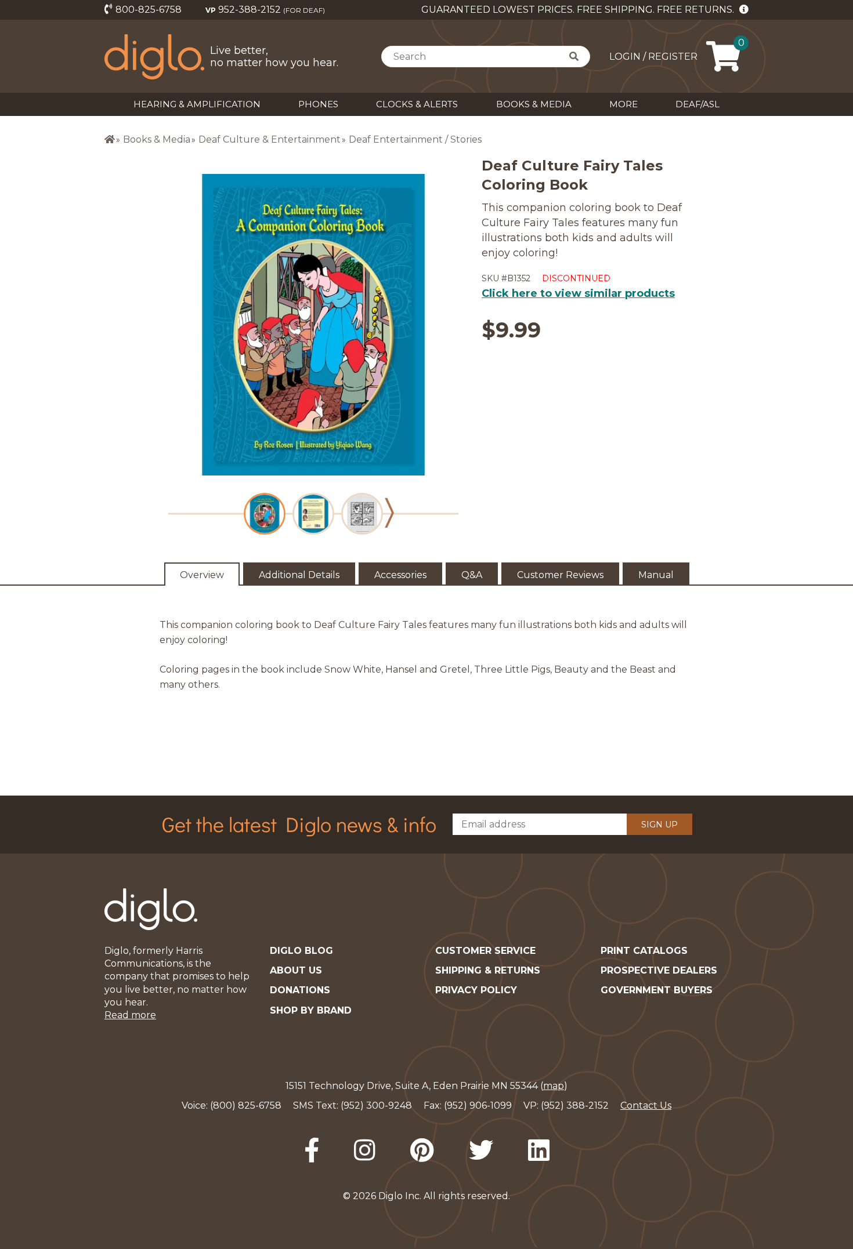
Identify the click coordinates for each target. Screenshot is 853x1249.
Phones (318, 104)
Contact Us (645, 1105)
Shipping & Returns (487, 970)
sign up (659, 824)
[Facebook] (311, 1150)
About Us (296, 970)
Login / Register (653, 56)
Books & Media (534, 104)
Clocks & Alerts (417, 104)
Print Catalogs (644, 950)
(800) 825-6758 (245, 1105)
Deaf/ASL (697, 104)
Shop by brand (311, 1010)
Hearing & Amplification (197, 104)
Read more (130, 1015)
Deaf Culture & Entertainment (269, 139)
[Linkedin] (539, 1150)
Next (389, 513)
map (553, 1085)
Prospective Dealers (659, 970)
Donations (300, 990)
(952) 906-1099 (478, 1105)
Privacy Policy (476, 990)
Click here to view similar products (578, 293)
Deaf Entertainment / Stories (415, 139)
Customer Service (485, 950)
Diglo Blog (301, 950)
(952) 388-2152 (575, 1105)
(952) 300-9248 (376, 1105)
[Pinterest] (422, 1150)
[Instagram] (364, 1150)
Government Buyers (657, 990)
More (623, 104)
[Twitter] (481, 1150)
